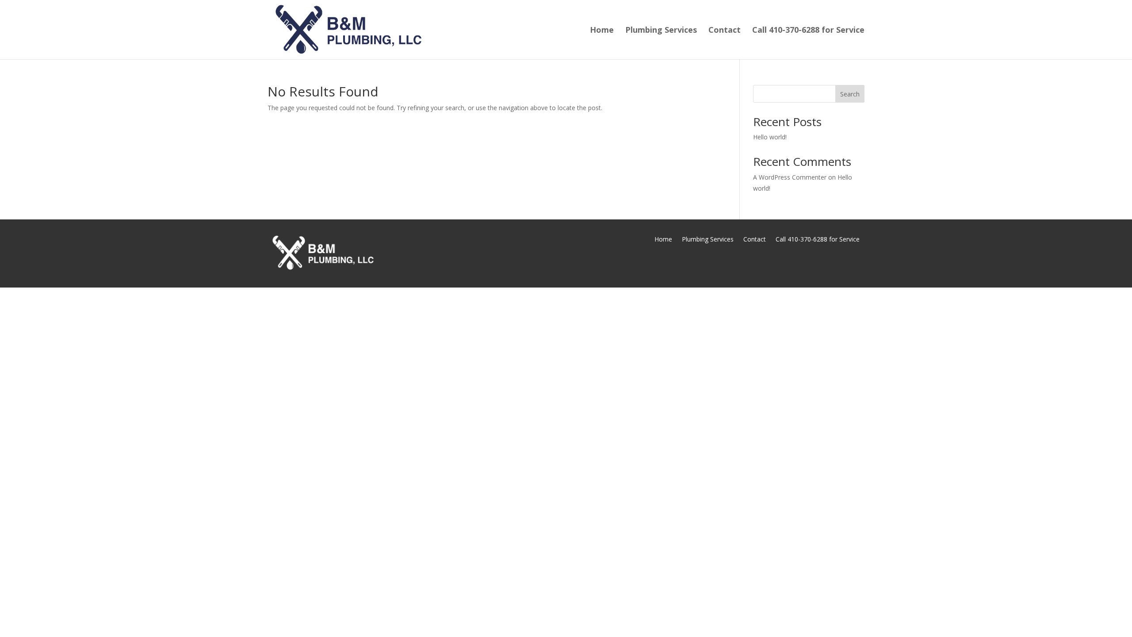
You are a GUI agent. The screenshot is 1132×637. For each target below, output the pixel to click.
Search (850, 94)
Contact (724, 31)
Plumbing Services (661, 31)
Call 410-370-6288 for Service (808, 31)
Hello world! (770, 137)
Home (602, 31)
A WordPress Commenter (789, 177)
